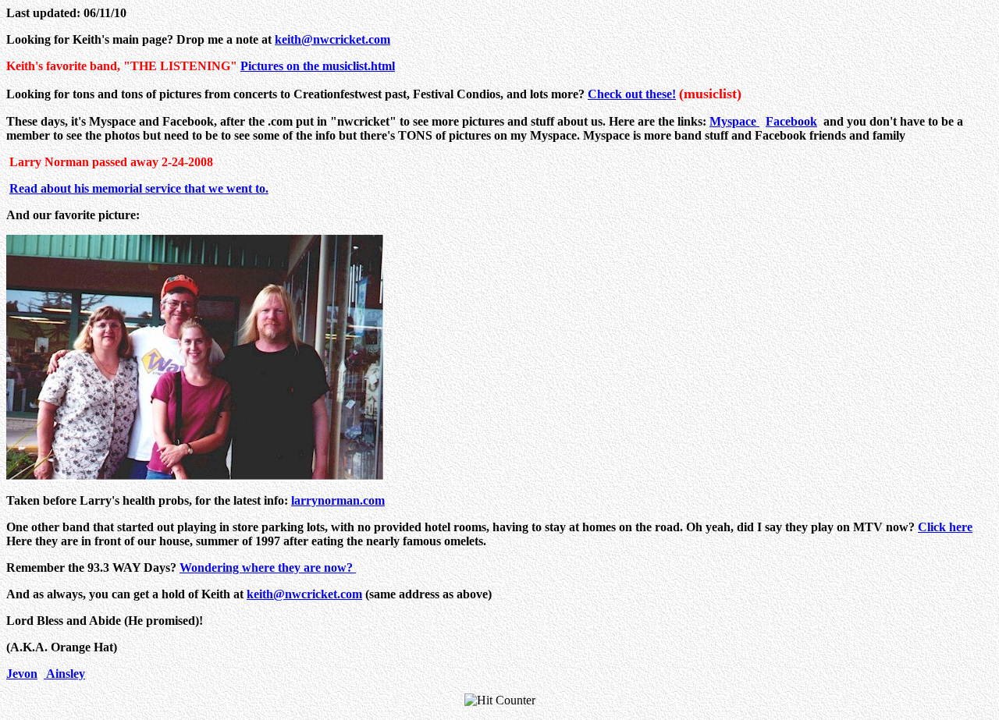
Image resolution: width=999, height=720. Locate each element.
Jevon (21, 673)
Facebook (791, 121)
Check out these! (632, 94)
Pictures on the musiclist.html (317, 66)
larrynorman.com (338, 500)
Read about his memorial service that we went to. (138, 188)
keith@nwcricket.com (332, 39)
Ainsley (64, 673)
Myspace (734, 121)
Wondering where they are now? (268, 567)
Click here (945, 527)
